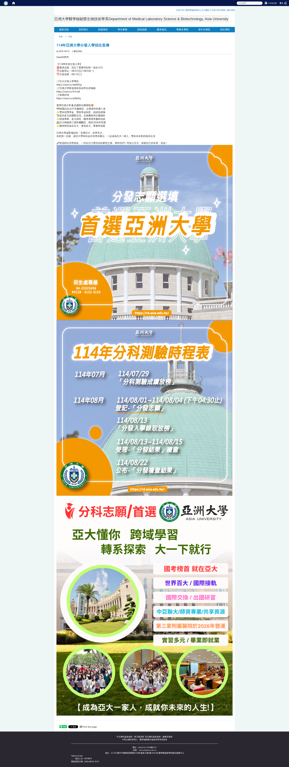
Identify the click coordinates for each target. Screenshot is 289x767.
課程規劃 (142, 29)
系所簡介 (83, 29)
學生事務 (122, 29)
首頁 (61, 36)
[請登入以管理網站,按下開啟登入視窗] (6, 3)
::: (175, 10)
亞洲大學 (180, 10)
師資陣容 (103, 29)
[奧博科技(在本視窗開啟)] (73, 759)
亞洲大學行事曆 (218, 10)
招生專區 (225, 29)
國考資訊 (161, 29)
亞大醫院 (205, 10)
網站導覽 (231, 10)
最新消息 (64, 29)
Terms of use (76, 756)
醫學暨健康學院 (193, 10)
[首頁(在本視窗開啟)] (13, 3)
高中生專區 (204, 29)
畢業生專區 (182, 29)
